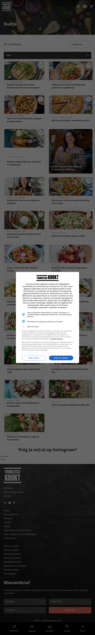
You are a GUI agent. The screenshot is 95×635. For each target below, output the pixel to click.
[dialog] (47, 317)
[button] (47, 326)
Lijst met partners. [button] (56, 339)
